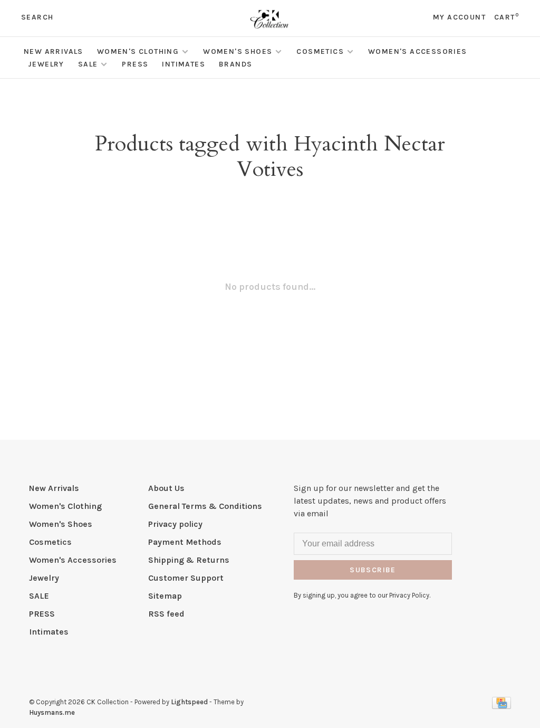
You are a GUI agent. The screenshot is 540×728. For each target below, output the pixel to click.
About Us (166, 488)
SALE (88, 64)
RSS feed (166, 614)
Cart (506, 17)
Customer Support (186, 578)
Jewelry (46, 64)
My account (459, 17)
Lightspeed (189, 702)
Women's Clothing (138, 51)
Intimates (183, 64)
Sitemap (165, 596)
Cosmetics (320, 51)
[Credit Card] (501, 706)
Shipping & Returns (188, 560)
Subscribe (373, 569)
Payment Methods (184, 542)
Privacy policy (175, 524)
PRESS (135, 64)
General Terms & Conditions (205, 506)
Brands (235, 64)
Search (37, 17)
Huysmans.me (52, 712)
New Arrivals (53, 51)
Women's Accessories (417, 51)
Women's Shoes (237, 51)
